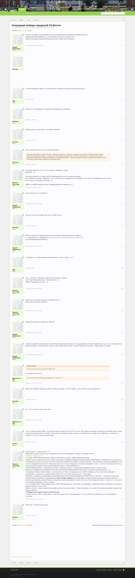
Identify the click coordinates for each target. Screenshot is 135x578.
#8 (122, 225)
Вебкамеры (40, 9)
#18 (122, 442)
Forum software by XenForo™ (24, 574)
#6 (122, 187)
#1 (122, 45)
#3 (122, 119)
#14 (122, 354)
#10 (122, 268)
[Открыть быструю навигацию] (123, 20)
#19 (122, 499)
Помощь (109, 570)
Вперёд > (30, 30)
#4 (122, 140)
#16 (122, 399)
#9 (122, 246)
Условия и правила (101, 570)
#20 (122, 515)
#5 (122, 164)
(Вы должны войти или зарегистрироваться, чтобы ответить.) (107, 525)
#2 (122, 99)
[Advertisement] (74, 69)
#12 (122, 310)
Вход (121, 1)
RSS (123, 570)
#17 (122, 420)
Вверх (120, 570)
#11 (122, 288)
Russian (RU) (14, 570)
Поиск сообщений (16, 13)
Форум (22, 10)
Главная (14, 9)
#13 (122, 332)
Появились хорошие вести (34, 456)
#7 (122, 203)
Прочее (22, 27)
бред (71, 257)
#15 (122, 383)
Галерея (30, 9)
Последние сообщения (28, 13)
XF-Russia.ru (18, 575)
